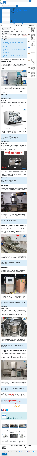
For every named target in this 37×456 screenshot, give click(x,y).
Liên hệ (13, 21)
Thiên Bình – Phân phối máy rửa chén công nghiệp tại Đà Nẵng (14, 56)
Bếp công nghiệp (17, 13)
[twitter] (34, 451)
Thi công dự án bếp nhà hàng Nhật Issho (33, 43)
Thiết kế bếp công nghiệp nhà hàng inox (20, 10)
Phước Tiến (5, 45)
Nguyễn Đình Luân (9, 412)
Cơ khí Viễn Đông (6, 53)
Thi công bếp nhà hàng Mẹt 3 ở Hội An (33, 68)
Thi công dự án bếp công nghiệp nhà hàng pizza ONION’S (33, 29)
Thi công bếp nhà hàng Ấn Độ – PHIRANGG (33, 74)
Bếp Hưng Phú (6, 46)
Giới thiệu (13, 7)
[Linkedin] (32, 451)
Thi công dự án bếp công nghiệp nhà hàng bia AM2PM (33, 36)
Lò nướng (5, 36)
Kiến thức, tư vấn (15, 11)
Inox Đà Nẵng (5, 48)
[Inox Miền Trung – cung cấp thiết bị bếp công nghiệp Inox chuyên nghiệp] (3, 1)
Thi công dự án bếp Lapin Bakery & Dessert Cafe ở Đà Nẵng (33, 62)
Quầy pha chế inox (17, 14)
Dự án (13, 20)
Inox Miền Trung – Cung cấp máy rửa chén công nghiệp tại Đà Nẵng (13, 43)
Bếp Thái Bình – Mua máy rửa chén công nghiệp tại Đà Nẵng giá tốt (14, 50)
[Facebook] (27, 451)
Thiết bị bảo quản (6, 31)
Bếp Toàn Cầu (6, 52)
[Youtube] (30, 451)
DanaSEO (20, 451)
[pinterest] (28, 451)
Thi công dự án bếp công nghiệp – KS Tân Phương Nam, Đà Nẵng (33, 49)
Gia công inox (16, 18)
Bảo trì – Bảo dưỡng (17, 9)
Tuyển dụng (14, 19)
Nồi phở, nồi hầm (6, 38)
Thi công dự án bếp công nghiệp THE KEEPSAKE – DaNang (33, 55)
